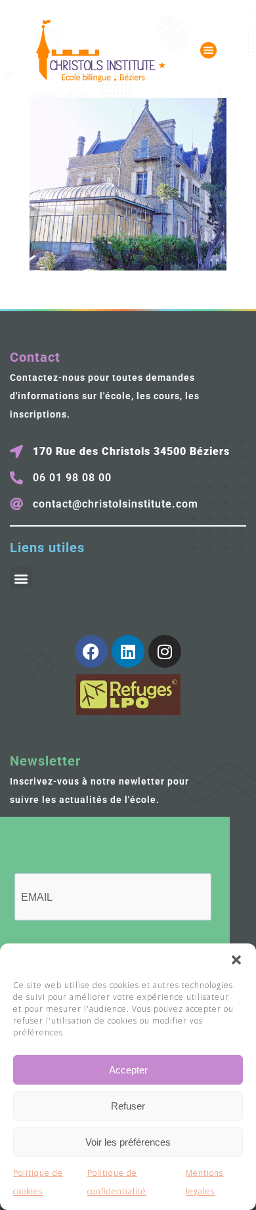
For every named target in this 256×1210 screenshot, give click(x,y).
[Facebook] (91, 651)
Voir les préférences (128, 1142)
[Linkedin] (128, 651)
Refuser (128, 1106)
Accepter (128, 1069)
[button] (236, 959)
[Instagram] (164, 651)
